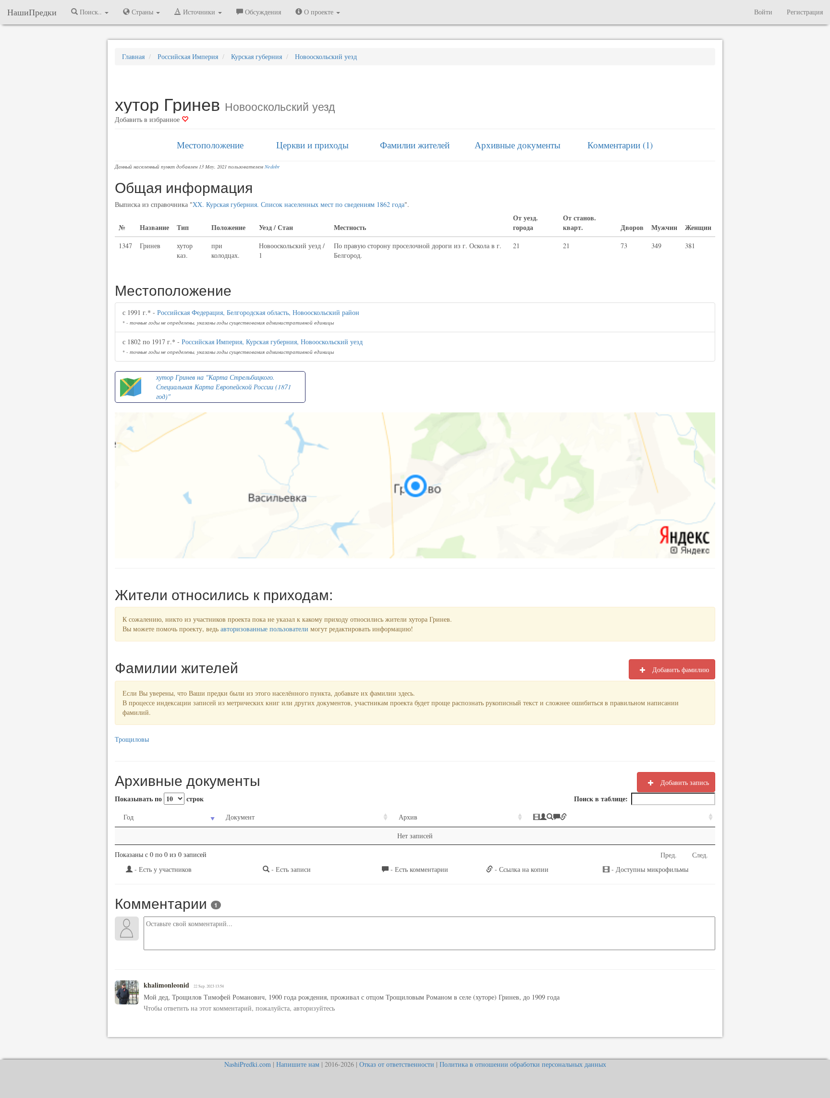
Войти (763, 11)
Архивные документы (518, 145)
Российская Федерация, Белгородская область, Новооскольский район (258, 312)
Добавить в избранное (148, 119)
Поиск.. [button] (91, 11)
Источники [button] (199, 11)
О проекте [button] (318, 11)
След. (700, 854)
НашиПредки (32, 12)
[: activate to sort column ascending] (620, 817)
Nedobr (272, 166)
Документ (240, 816)
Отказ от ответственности (396, 1064)
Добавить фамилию (679, 669)
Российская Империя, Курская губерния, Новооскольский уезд (272, 341)
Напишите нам (297, 1064)
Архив (408, 816)
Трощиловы (132, 739)
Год (128, 816)
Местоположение (210, 145)
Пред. (668, 854)
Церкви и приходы (312, 145)
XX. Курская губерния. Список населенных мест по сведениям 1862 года (298, 204)
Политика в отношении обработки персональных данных (522, 1064)
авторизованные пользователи (264, 628)
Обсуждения (262, 11)
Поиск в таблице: (601, 799)
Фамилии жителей (415, 145)
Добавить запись (684, 782)
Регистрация (805, 11)
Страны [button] (142, 11)
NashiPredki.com (247, 1064)
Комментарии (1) (620, 145)
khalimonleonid (166, 985)
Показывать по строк (159, 799)
